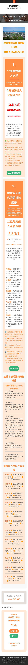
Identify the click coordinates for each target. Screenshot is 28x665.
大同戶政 (7, 567)
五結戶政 (7, 548)
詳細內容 (14, 631)
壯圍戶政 (7, 521)
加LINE (14, 636)
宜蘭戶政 (7, 474)
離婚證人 (12, 657)
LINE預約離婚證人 (14, 173)
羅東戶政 (7, 484)
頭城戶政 (7, 502)
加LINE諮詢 (14, 368)
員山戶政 (7, 530)
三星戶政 (7, 558)
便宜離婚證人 (14, 6)
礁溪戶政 (7, 511)
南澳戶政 (7, 576)
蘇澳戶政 (7, 493)
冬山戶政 (7, 539)
